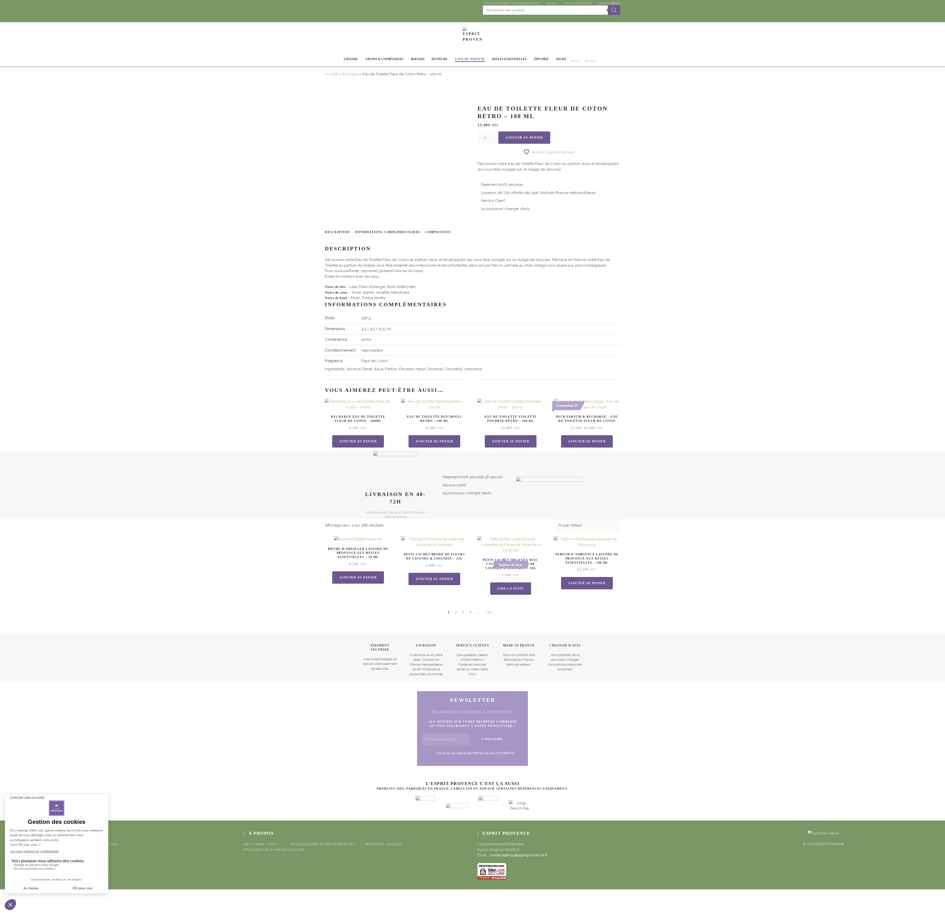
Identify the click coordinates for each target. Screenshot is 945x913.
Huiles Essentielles (509, 59)
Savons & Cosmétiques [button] (384, 59)
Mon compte (609, 3)
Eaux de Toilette (470, 59)
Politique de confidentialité (274, 849)
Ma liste (575, 61)
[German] (497, 17)
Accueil (331, 74)
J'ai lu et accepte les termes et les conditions (475, 753)
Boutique (350, 74)
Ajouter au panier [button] (358, 441)
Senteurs (439, 59)
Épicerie (541, 59)
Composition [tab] (438, 232)
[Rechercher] (614, 10)
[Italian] (503, 17)
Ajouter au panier (524, 137)
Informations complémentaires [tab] (387, 232)
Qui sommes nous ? (262, 844)
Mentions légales (383, 844)
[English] (485, 17)
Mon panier (590, 61)
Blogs (552, 3)
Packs (561, 59)
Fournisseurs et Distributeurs (512, 3)
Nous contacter (578, 3)
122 (489, 612)
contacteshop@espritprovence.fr (518, 855)
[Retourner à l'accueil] (472, 37)
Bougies (418, 59)
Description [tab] (337, 232)
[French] (491, 17)
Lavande (351, 59)
